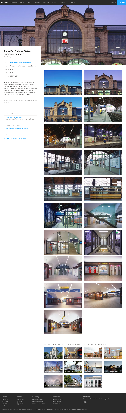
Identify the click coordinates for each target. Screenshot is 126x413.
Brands (37, 2)
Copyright (84, 409)
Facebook (21, 399)
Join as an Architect (37, 399)
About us (5, 399)
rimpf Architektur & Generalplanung (21, 63)
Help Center (5, 405)
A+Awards (5, 401)
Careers (4, 403)
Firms (30, 2)
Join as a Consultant (37, 401)
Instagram (21, 405)
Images (22, 2)
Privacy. (35, 409)
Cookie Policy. (50, 409)
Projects (14, 2)
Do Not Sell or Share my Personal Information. (68, 409)
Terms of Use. (42, 409)
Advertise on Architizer (38, 403)
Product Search (56, 401)
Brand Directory (56, 403)
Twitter (20, 401)
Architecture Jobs (57, 399)
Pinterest (20, 403)
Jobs (63, 2)
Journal (46, 2)
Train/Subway (32, 66)
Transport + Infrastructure (18, 66)
